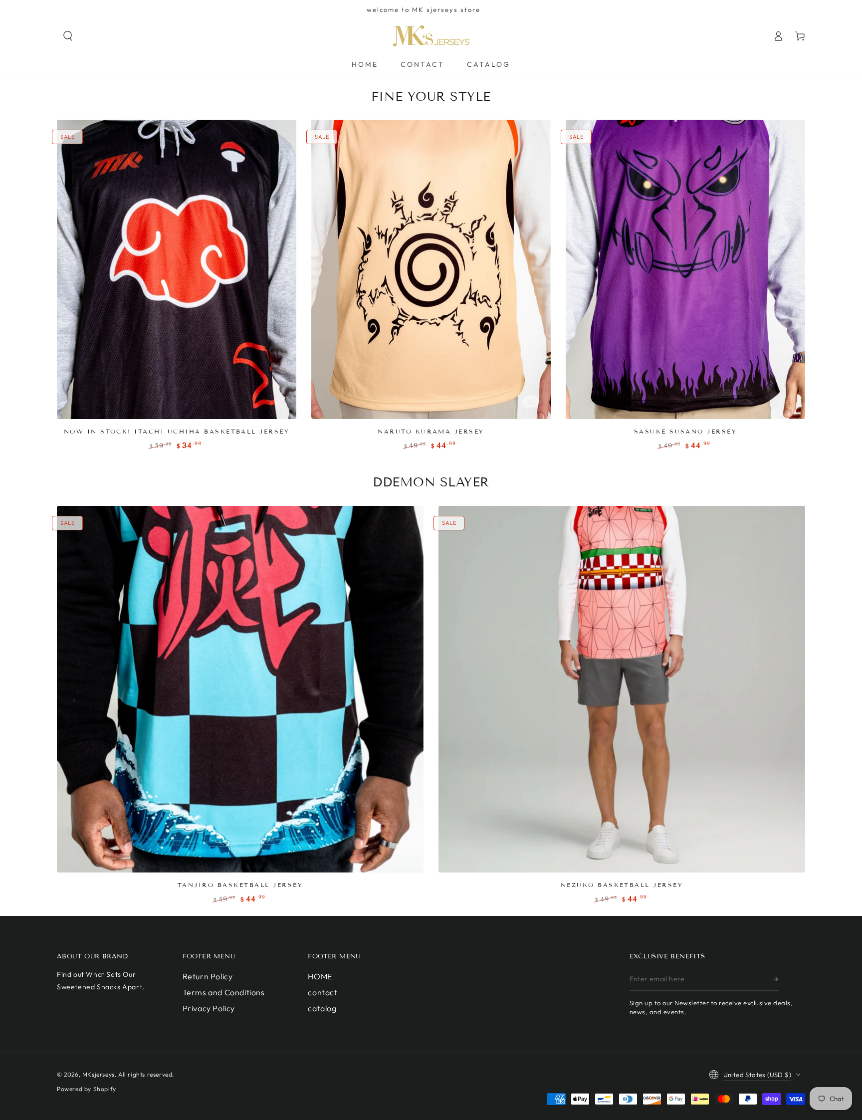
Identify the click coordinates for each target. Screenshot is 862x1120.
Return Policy (208, 976)
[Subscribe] (776, 979)
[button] (68, 36)
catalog (322, 1008)
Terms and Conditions (224, 992)
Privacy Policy (209, 1008)
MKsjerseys (98, 1074)
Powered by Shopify (86, 1089)
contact (322, 992)
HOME (320, 976)
